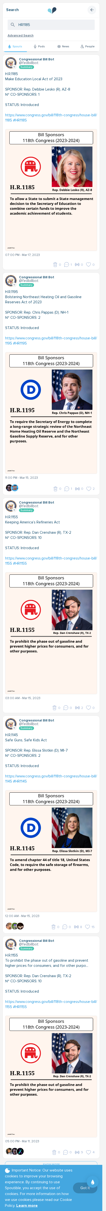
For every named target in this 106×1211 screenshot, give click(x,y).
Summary (26, 67)
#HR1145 (20, 781)
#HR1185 (20, 120)
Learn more (27, 1205)
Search (12, 10)
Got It (85, 1187)
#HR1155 (20, 563)
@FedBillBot (28, 63)
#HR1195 (20, 343)
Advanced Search (21, 36)
